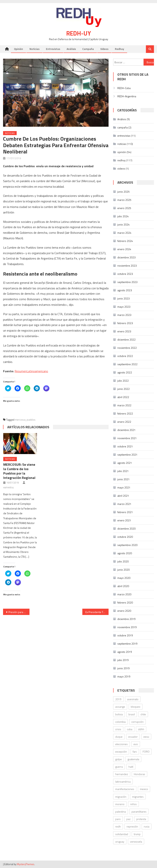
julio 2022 (123, 381)
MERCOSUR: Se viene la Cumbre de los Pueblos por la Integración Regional (19, 471)
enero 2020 (124, 611)
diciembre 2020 (126, 528)
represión (132, 826)
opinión (121, 152)
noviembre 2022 (127, 348)
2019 (118, 699)
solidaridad (121, 834)
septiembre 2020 (127, 545)
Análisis (71, 49)
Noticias (34, 49)
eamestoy (8, 487)
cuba (129, 729)
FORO (146, 752)
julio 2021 (123, 471)
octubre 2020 (125, 537)
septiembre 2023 (127, 282)
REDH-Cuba (124, 88)
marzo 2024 (124, 233)
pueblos (31, 420)
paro (118, 819)
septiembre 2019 (127, 644)
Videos (104, 49)
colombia (120, 722)
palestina (120, 812)
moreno (119, 804)
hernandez (121, 774)
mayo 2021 (123, 487)
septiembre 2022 (127, 364)
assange (120, 707)
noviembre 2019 (127, 627)
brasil (131, 714)
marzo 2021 (124, 504)
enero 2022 (124, 422)
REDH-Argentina (126, 96)
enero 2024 (124, 249)
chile (143, 714)
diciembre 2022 (126, 339)
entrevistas (123, 136)
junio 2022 (123, 389)
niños (133, 804)
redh (118, 826)
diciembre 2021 (126, 430)
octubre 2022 (125, 356)
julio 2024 (123, 216)
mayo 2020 (123, 578)
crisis (118, 729)
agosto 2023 (124, 290)
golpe (118, 759)
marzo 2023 (124, 315)
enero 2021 (124, 520)
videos (121, 168)
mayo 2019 (123, 676)
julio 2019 (123, 660)
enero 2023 (124, 331)
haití (130, 767)
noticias (10, 133)
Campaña (88, 49)
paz (128, 819)
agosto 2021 (124, 463)
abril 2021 (123, 496)
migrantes (138, 797)
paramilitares (139, 812)
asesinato (132, 699)
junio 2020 (123, 570)
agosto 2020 (124, 553)
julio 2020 (123, 561)
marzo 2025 (124, 200)
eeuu (146, 737)
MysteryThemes (25, 864)
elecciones (121, 744)
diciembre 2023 (126, 257)
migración (120, 797)
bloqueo (135, 707)
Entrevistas (53, 49)
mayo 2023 (123, 307)
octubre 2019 (125, 635)
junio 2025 (123, 192)
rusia (146, 826)
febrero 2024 (125, 241)
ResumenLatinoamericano (31, 371)
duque (119, 737)
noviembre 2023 (127, 266)
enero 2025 (124, 208)
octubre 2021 (125, 446)
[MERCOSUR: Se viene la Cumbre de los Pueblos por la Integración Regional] (20, 443)
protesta (141, 819)
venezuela (136, 842)
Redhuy (119, 49)
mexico (144, 789)
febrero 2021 (125, 512)
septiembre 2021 (127, 455)
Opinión (18, 49)
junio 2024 (123, 224)
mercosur (20, 420)
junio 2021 (123, 479)
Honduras (139, 774)
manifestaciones (124, 789)
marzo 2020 (124, 594)
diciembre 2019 (126, 619)
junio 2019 (123, 668)
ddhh (141, 729)
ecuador (133, 737)
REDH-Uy (78, 33)
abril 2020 (123, 586)
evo (135, 744)
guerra (119, 767)
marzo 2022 (124, 405)
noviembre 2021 (127, 438)
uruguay (119, 842)
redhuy (121, 160)
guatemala (133, 759)
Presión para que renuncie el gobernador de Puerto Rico (18, 612)
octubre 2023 (125, 274)
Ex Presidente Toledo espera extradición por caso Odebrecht (97, 612)
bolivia (119, 714)
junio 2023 (123, 298)
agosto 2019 (124, 652)
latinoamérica (123, 782)
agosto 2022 (124, 372)
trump (137, 834)
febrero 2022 (125, 413)
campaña (122, 127)
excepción (121, 752)
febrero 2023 (125, 323)
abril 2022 (123, 397)
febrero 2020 (125, 602)
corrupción (137, 722)
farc (135, 752)
